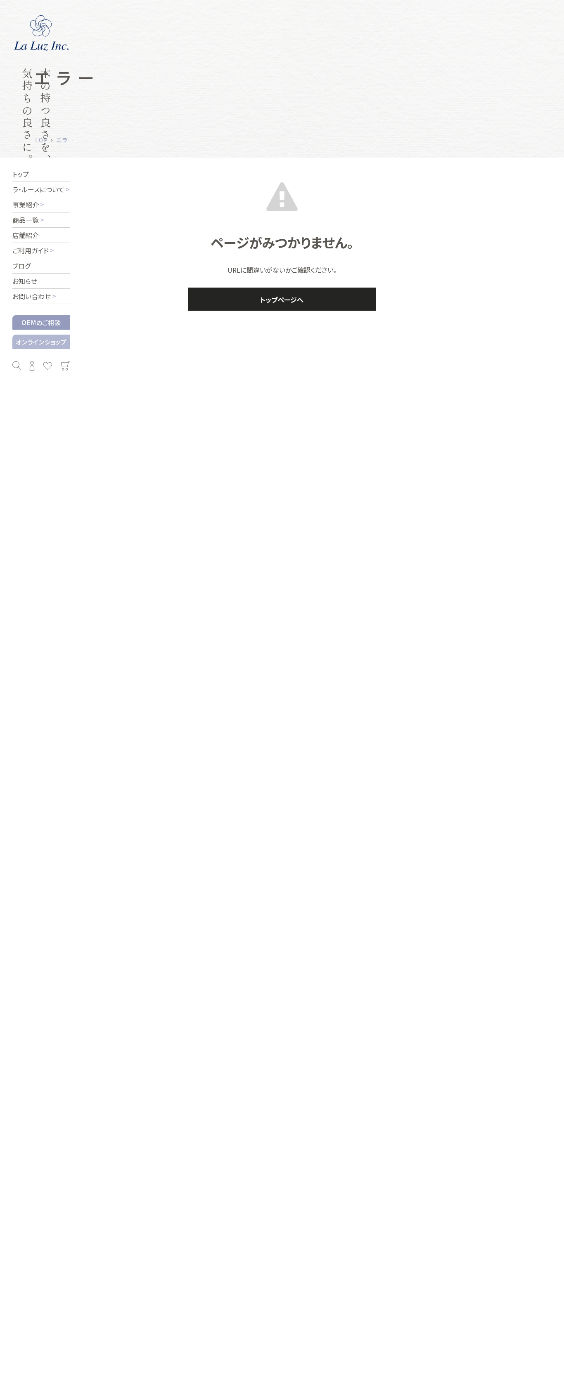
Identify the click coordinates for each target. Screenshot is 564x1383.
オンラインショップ (41, 341)
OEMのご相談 (41, 322)
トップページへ (281, 299)
